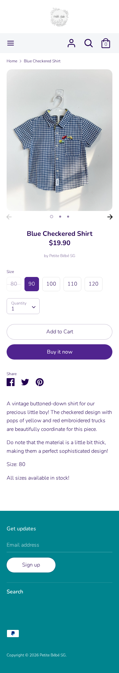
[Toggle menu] (11, 43)
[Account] (71, 40)
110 (72, 284)
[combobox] (23, 306)
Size (10, 271)
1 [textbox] (13, 308)
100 (51, 284)
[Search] (88, 40)
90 (31, 284)
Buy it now (59, 352)
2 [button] (60, 217)
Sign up (31, 565)
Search (15, 591)
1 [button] (51, 216)
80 (14, 284)
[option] (59, 140)
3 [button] (68, 217)
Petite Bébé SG (62, 255)
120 (94, 284)
